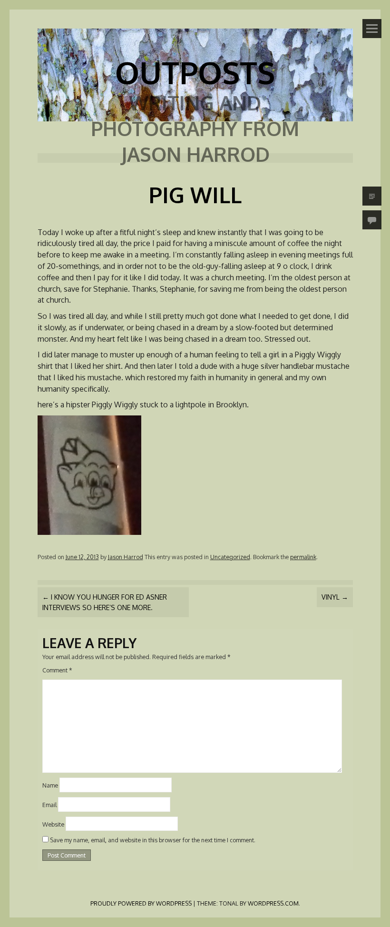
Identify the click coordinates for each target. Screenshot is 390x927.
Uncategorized (230, 557)
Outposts (195, 72)
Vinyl (335, 597)
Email (49, 804)
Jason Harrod (125, 557)
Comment (57, 670)
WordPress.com (273, 903)
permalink (303, 557)
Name (50, 785)
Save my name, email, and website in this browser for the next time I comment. (152, 840)
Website (53, 824)
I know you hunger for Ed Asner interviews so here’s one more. (104, 602)
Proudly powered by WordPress (141, 903)
